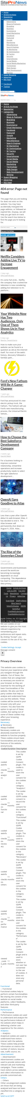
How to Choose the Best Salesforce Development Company (14, 442)
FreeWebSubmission (16, 611)
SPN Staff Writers (7, 275)
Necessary (7, 725)
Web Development (14, 70)
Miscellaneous (12, 45)
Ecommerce (11, 31)
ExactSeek (10, 600)
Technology (11, 66)
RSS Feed (7, 79)
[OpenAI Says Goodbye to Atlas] (12, 493)
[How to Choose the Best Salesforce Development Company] (12, 431)
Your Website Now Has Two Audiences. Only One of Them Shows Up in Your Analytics (13, 323)
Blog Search (16, 603)
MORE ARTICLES (8, 235)
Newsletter (8, 17)
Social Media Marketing (16, 63)
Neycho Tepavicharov (9, 340)
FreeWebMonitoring (16, 614)
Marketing (11, 42)
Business (10, 28)
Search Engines (13, 47)
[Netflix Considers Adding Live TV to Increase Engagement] (12, 250)
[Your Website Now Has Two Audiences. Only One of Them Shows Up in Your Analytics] (12, 308)
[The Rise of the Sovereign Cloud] (12, 546)
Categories (8, 19)
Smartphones (12, 59)
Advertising (11, 21)
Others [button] (4, 1077)
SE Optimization (13, 52)
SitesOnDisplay (13, 606)
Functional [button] (5, 986)
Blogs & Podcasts (14, 24)
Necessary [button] (5, 722)
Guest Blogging (10, 75)
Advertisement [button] (7, 1054)
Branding (10, 26)
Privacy (13, 596)
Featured (10, 38)
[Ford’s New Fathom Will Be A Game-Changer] (12, 375)
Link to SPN (12, 591)
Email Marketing (13, 33)
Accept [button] (18, 647)
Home (6, 12)
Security (10, 56)
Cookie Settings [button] (7, 647)
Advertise (7, 77)
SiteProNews (21, 600)
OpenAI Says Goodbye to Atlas (12, 501)
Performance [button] (6, 1009)
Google (9, 40)
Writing (10, 72)
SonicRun (16, 608)
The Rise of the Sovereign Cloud (12, 553)
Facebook (10, 35)
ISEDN (23, 606)
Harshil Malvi (6, 456)
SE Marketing (12, 49)
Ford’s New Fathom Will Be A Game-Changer (14, 384)
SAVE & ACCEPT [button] (7, 1096)
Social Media (12, 61)
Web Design (11, 68)
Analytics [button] (4, 1030)
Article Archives (10, 15)
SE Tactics (10, 54)
